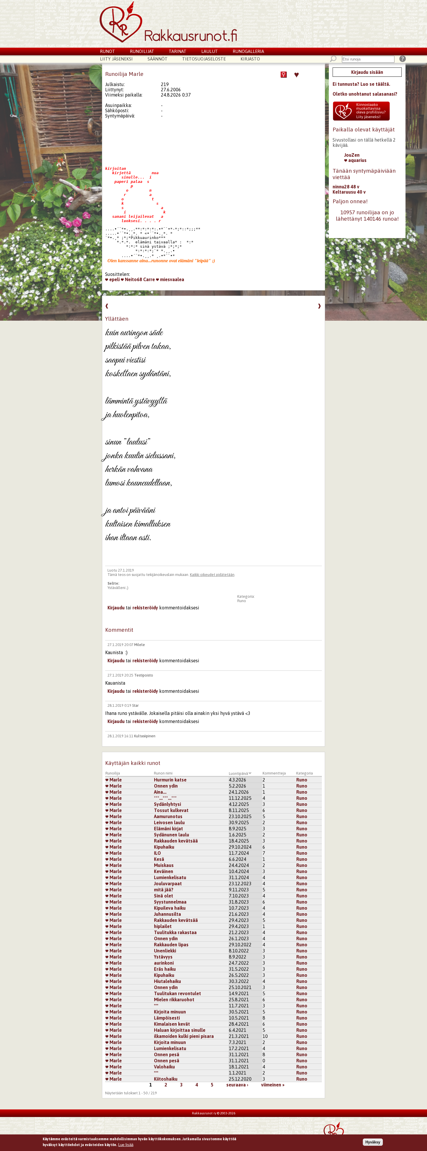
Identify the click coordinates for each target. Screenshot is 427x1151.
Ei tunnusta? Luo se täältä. (361, 84)
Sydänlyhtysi (167, 804)
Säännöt (158, 58)
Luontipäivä (238, 773)
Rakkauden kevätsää (176, 840)
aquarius (357, 160)
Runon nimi (163, 773)
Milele (139, 645)
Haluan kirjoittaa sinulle (179, 1030)
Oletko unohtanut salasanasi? (365, 94)
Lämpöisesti (167, 1017)
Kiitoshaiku (165, 1079)
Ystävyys (163, 956)
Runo (241, 601)
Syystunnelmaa (170, 901)
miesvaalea (171, 279)
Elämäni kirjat (168, 828)
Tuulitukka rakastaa (175, 932)
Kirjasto (250, 58)
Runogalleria (248, 51)
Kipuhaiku (164, 847)
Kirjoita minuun (170, 1011)
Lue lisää (125, 1144)
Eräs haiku (165, 969)
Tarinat (177, 51)
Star (135, 705)
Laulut (209, 51)
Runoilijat (142, 51)
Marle (115, 779)
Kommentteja (274, 773)
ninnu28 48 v (346, 186)
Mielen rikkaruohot (174, 999)
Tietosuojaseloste (204, 58)
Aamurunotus (168, 816)
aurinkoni (164, 963)
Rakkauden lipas (171, 944)
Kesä (159, 859)
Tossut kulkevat (171, 810)
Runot (107, 51)
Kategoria (304, 773)
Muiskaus (164, 865)
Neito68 (133, 279)
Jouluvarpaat (168, 883)
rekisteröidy (145, 607)
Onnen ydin (166, 785)
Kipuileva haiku (170, 908)
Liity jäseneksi (116, 58)
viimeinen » (272, 1084)
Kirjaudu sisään (367, 72)
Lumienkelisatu (170, 877)
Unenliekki (165, 950)
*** (156, 1005)
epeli (114, 279)
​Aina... (160, 792)
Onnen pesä (166, 1054)
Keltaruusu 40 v (349, 191)
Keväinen (163, 871)
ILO (157, 853)
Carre (149, 279)
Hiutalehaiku (167, 981)
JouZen (352, 155)
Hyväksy (372, 1142)
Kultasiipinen (144, 736)
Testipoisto (143, 675)
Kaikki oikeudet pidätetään (212, 574)
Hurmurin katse (170, 779)
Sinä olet (163, 895)
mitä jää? (163, 889)
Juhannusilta (167, 914)
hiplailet (163, 926)
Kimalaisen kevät (172, 1024)
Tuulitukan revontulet (177, 993)
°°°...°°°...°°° (165, 798)
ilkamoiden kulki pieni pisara (184, 1036)
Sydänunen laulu (171, 834)
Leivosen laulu (169, 822)
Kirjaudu (116, 607)
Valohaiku (164, 1066)
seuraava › (237, 1084)
